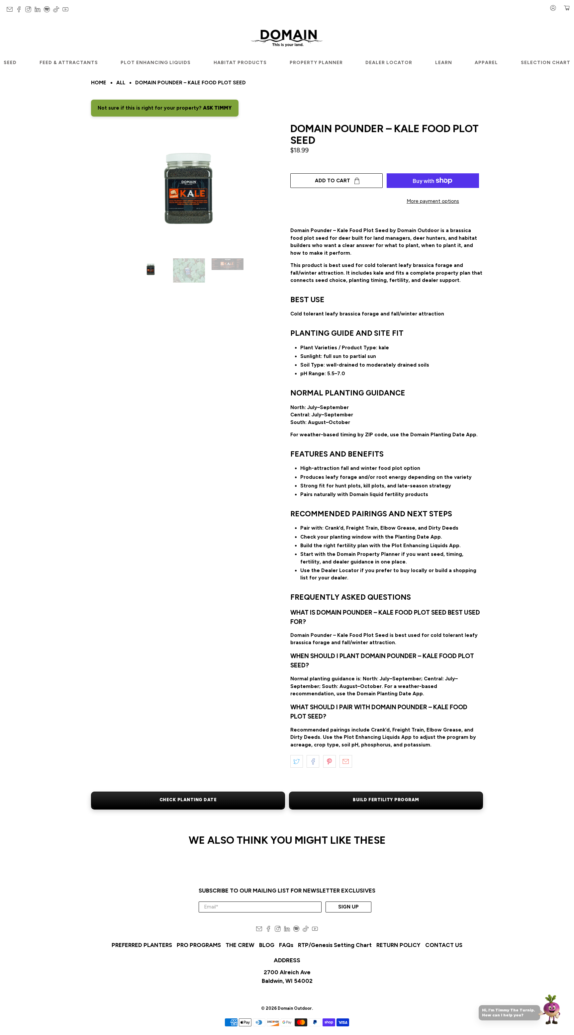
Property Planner (316, 62)
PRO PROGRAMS (199, 945)
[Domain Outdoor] (287, 37)
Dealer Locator (388, 62)
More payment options (433, 201)
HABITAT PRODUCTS (240, 62)
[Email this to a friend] (345, 761)
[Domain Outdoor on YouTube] (67, 11)
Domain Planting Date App (443, 435)
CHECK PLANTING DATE (188, 799)
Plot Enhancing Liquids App (425, 546)
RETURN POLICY (398, 945)
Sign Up (348, 907)
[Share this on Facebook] (313, 761)
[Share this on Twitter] (296, 761)
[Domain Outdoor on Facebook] (20, 11)
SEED (10, 62)
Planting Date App (418, 537)
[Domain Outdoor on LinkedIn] (39, 11)
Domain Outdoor (295, 1008)
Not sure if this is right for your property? (165, 108)
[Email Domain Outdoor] (11, 11)
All (120, 82)
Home (98, 82)
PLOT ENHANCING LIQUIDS (156, 62)
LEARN (443, 62)
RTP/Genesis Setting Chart (335, 945)
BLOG (266, 945)
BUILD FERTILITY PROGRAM (386, 799)
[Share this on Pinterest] (329, 761)
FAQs (286, 945)
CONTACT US (443, 945)
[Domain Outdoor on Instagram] (30, 11)
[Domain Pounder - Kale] (187, 187)
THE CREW (240, 945)
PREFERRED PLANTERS (142, 945)
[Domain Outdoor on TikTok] (57, 11)
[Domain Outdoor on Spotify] (48, 11)
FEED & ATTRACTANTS (69, 62)
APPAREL (486, 62)
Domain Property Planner (368, 554)
